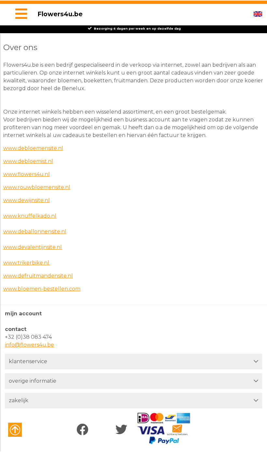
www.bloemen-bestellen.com (41, 289)
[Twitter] (123, 430)
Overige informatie (32, 381)
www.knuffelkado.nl (29, 216)
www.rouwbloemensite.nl (36, 187)
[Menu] (21, 14)
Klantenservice (28, 361)
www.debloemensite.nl (33, 148)
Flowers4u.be (60, 14)
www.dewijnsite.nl (26, 200)
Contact (15, 329)
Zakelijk (18, 400)
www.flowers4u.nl (26, 174)
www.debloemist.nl (28, 161)
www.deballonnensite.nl (34, 231)
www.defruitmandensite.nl (38, 276)
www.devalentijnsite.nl (32, 247)
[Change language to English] (258, 14)
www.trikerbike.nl (26, 263)
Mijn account (23, 313)
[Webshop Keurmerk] (27, 430)
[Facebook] (84, 430)
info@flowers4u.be (29, 345)
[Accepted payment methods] (163, 428)
